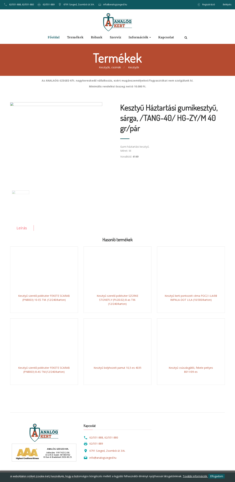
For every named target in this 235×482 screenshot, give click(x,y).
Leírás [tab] (22, 227)
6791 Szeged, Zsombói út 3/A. (79, 4)
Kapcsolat (166, 37)
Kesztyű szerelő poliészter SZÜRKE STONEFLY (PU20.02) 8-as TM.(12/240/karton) (117, 300)
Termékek (75, 37)
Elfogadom (216, 476)
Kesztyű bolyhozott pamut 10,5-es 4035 (117, 367)
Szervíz (115, 37)
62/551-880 (28, 4)
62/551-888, (15, 4)
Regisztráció (208, 4)
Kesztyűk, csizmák (110, 67)
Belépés (227, 4)
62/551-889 (49, 4)
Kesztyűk (133, 67)
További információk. (195, 476)
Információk (138, 37)
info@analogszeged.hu (115, 4)
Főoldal (54, 37)
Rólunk (96, 37)
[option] (62, 140)
